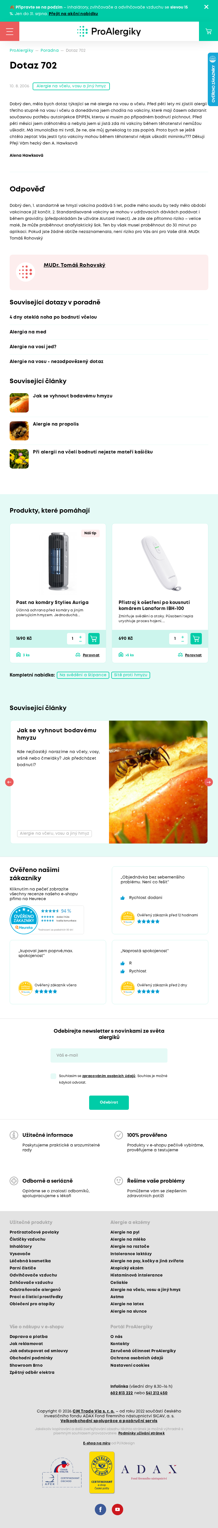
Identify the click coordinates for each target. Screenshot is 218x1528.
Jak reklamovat (26, 1344)
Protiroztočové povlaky (34, 1232)
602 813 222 (121, 1393)
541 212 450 (157, 1393)
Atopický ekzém (127, 1268)
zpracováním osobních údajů (109, 1076)
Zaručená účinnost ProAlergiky (143, 1351)
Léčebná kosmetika (30, 1261)
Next (208, 782)
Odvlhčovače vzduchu (33, 1275)
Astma (117, 1297)
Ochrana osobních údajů (136, 1358)
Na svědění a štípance (83, 675)
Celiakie (119, 1282)
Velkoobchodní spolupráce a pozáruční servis (109, 1421)
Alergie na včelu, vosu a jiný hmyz (71, 86)
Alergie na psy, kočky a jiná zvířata (147, 1261)
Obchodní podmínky (31, 1358)
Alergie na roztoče (129, 1246)
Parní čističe (23, 1268)
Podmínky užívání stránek (141, 1433)
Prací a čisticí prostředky (36, 1297)
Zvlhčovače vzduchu (31, 1282)
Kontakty (119, 1344)
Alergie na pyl (125, 1232)
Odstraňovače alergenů (35, 1290)
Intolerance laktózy (131, 1254)
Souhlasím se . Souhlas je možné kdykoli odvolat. (113, 1079)
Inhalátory (21, 1246)
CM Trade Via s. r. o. (93, 1411)
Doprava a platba (29, 1337)
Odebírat (109, 1102)
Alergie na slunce (128, 1311)
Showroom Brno (26, 1365)
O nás (116, 1337)
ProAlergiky (21, 50)
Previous (9, 782)
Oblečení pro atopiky (32, 1304)
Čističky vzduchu (27, 1239)
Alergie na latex (127, 1304)
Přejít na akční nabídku (73, 14)
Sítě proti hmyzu (130, 675)
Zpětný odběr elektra (32, 1372)
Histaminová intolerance (136, 1275)
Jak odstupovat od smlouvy (39, 1351)
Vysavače (20, 1254)
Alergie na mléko (128, 1239)
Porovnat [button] (91, 655)
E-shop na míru (96, 1443)
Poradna (50, 50)
